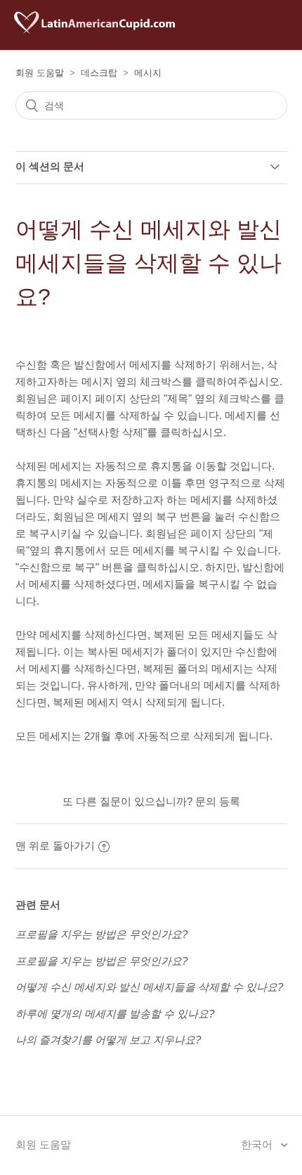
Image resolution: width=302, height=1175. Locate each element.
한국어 (258, 1144)
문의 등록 (217, 801)
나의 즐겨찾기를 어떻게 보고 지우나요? (108, 1040)
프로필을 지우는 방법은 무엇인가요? (101, 934)
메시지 (148, 73)
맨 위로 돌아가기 (55, 846)
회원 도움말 (39, 73)
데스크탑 (99, 73)
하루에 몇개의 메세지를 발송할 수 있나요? (114, 1014)
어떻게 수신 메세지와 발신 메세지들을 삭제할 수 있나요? (149, 987)
